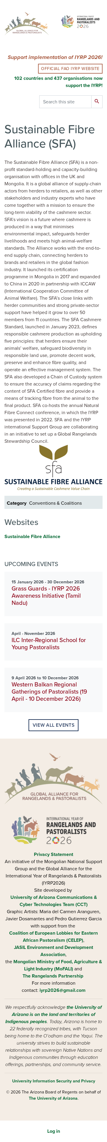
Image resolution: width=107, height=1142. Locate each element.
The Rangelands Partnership (53, 976)
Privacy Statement (53, 854)
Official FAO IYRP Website (70, 68)
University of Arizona (32, 897)
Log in (53, 1131)
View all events (54, 725)
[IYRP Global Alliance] (80, 21)
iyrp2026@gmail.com (63, 990)
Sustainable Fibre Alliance (32, 537)
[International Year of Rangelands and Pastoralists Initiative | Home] (26, 24)
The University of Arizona (53, 1098)
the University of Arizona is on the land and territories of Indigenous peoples (53, 1014)
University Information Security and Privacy (53, 1081)
